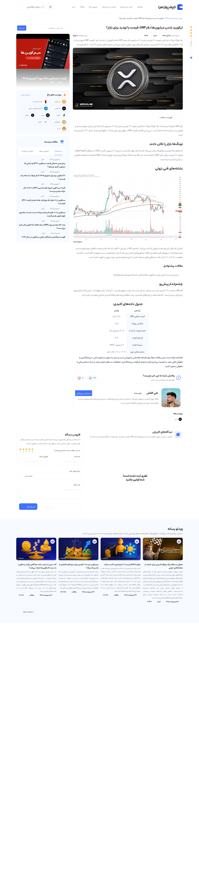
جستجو (22, 28)
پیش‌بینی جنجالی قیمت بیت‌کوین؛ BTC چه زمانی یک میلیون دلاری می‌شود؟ (44, 165)
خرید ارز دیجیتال (176, 18)
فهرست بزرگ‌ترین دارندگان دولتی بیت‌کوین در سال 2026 (43, 237)
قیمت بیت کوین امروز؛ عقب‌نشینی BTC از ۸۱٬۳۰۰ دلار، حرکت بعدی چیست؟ (44, 189)
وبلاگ (167, 18)
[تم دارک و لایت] (19, 7)
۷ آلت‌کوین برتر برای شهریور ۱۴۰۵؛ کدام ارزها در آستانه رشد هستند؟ (42, 177)
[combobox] (49, 476)
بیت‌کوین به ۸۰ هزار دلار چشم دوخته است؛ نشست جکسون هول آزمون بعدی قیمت (42, 214)
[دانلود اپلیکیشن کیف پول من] (50, 7)
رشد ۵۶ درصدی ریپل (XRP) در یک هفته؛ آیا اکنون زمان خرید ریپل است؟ (42, 226)
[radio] (20, 450)
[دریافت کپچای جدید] (41, 506)
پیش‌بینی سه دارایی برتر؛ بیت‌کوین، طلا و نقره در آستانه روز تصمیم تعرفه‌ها (146, 275)
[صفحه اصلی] (170, 7)
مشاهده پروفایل (83, 393)
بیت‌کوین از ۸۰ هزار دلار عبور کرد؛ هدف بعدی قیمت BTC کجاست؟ (43, 202)
